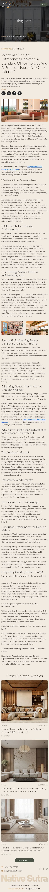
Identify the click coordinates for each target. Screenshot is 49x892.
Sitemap (35, 885)
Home (3, 36)
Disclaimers (15, 885)
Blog (10, 36)
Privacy (26, 885)
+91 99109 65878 (11, 867)
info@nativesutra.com (13, 871)
